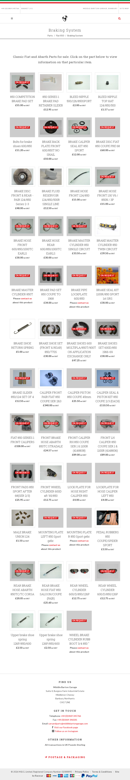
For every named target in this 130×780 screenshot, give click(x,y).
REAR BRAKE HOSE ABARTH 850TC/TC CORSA (22, 590)
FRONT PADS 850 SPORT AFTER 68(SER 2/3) (22, 491)
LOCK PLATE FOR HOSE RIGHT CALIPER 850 (79, 491)
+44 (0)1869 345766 (10, 8)
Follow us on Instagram (66, 731)
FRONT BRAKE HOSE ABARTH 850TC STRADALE (51, 442)
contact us (26, 298)
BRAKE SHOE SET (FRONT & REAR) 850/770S (51, 347)
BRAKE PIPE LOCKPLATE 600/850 (79, 294)
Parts (50, 35)
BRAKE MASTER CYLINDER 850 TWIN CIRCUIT (108, 245)
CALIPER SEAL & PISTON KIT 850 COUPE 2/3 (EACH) (107, 397)
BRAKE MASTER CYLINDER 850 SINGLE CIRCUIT (79, 245)
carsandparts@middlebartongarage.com (68, 723)
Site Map (124, 8)
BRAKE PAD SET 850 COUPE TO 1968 (51, 294)
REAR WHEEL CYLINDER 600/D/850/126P (79, 590)
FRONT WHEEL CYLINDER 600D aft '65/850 (51, 491)
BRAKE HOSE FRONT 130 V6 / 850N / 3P (107, 195)
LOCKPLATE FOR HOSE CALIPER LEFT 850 (107, 491)
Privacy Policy (82, 771)
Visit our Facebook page (65, 727)
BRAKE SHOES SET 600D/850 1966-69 (107, 347)
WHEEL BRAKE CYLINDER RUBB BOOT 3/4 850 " (79, 639)
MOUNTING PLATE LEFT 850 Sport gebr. (51, 536)
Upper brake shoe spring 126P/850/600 (22, 639)
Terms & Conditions (102, 771)
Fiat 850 (60, 35)
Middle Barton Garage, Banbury (100, 8)
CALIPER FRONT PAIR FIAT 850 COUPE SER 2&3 (51, 397)
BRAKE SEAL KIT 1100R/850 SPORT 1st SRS (107, 294)
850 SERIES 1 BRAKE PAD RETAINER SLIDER (51, 101)
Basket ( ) (27, 8)
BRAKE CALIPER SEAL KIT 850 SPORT (79, 146)
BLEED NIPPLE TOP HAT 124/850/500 (107, 101)
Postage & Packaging (66, 757)
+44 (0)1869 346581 (67, 719)
